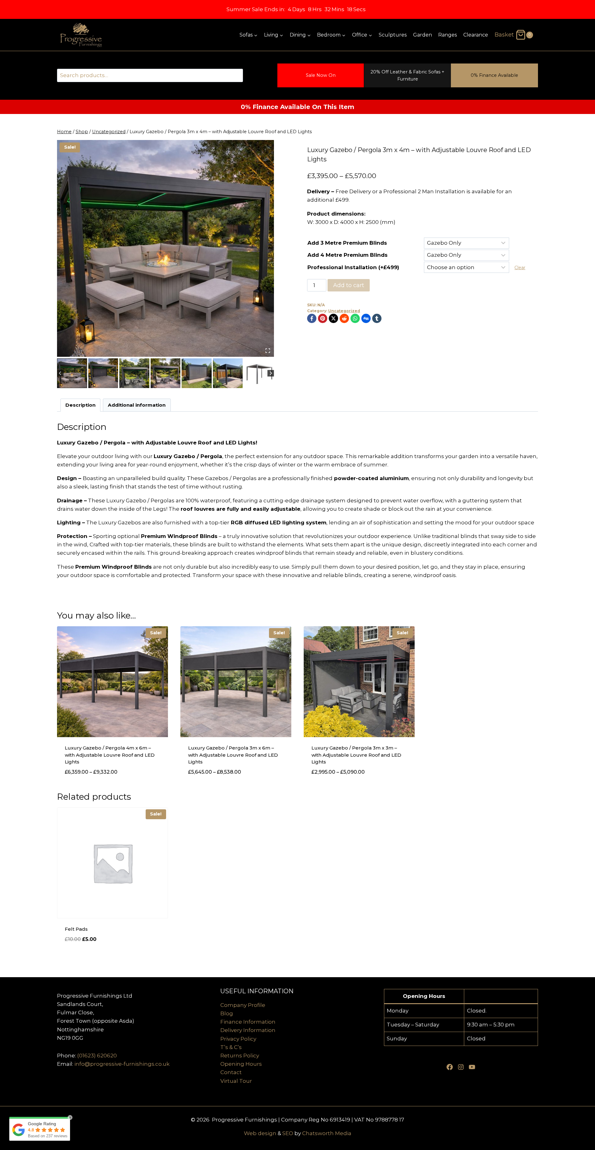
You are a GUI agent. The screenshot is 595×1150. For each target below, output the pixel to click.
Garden (422, 35)
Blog (226, 1013)
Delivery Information (247, 1030)
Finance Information (247, 1022)
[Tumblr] (376, 318)
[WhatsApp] (355, 318)
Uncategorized (344, 310)
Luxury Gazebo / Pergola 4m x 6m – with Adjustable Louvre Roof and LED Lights (110, 755)
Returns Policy (239, 1055)
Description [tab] (80, 405)
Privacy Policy (238, 1039)
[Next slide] (270, 373)
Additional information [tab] (136, 405)
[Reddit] (344, 318)
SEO (287, 1133)
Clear (519, 267)
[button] (72, 373)
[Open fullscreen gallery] (267, 350)
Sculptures (393, 35)
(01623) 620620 (97, 1055)
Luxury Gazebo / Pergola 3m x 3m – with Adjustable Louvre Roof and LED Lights (356, 755)
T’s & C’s (231, 1047)
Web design (260, 1133)
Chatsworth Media (326, 1133)
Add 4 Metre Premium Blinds (347, 255)
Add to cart (348, 285)
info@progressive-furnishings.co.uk (122, 1064)
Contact (231, 1072)
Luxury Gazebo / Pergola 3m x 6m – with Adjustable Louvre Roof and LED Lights (233, 755)
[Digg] (366, 318)
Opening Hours (241, 1064)
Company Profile (242, 1005)
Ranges (447, 35)
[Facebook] (311, 318)
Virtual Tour (236, 1081)
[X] (333, 318)
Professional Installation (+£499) (353, 267)
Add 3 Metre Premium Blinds (347, 243)
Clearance (475, 35)
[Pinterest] (322, 318)
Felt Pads (76, 929)
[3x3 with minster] (165, 248)
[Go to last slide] (60, 373)
